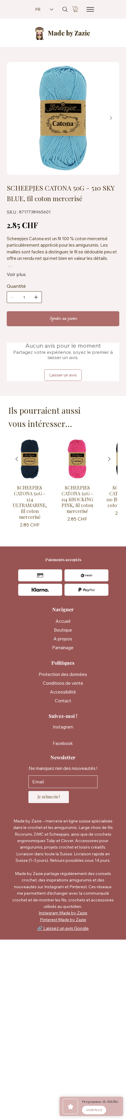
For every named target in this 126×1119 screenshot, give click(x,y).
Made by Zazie (69, 32)
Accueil (63, 621)
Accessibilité (63, 692)
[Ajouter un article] (36, 297)
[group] (63, 484)
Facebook (63, 743)
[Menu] (88, 9)
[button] (75, 9)
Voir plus (16, 274)
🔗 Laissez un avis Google (63, 928)
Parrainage (63, 647)
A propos (63, 639)
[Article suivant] (109, 458)
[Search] (65, 9)
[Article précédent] (16, 458)
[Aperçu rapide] (30, 459)
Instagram (63, 727)
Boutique (63, 630)
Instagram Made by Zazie (63, 913)
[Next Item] (111, 118)
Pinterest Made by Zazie (63, 919)
